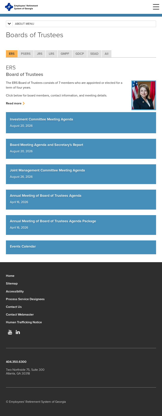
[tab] (12, 53)
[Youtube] (10, 332)
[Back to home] (21, 7)
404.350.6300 (16, 362)
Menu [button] (156, 7)
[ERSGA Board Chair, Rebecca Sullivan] (143, 95)
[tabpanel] (81, 81)
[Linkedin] (18, 332)
